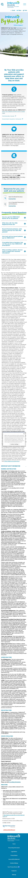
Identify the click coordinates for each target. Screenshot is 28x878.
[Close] (24, 433)
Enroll (13, 10)
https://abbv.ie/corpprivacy (11, 461)
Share (19, 10)
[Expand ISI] (25, 466)
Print (26, 10)
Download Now (12, 198)
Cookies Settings (14, 863)
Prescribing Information (15, 782)
